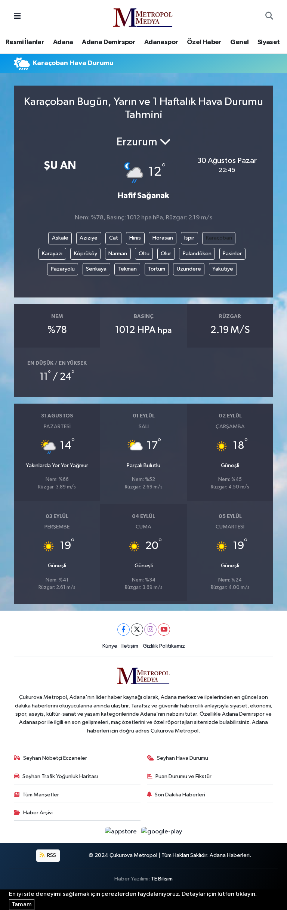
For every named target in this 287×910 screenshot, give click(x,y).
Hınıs (135, 238)
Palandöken (197, 253)
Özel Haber (204, 42)
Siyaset (268, 42)
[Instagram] (150, 629)
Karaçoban (219, 238)
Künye (109, 646)
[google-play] (162, 832)
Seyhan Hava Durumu (182, 758)
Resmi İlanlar (25, 42)
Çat (113, 238)
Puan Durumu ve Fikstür (183, 776)
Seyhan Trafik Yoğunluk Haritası (60, 776)
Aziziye (89, 238)
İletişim (129, 646)
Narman (117, 253)
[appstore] (122, 832)
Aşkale (60, 238)
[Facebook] (123, 629)
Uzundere (189, 269)
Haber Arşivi (38, 812)
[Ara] (269, 16)
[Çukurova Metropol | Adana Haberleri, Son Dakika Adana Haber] (143, 16)
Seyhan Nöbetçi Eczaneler (55, 758)
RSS (51, 855)
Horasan (162, 238)
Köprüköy (85, 253)
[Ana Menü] (17, 16)
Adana (63, 42)
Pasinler (232, 253)
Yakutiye (222, 269)
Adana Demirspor (108, 42)
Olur (166, 253)
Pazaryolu (63, 269)
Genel (239, 42)
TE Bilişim (162, 879)
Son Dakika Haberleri (180, 795)
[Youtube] (164, 629)
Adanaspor (161, 42)
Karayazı (52, 253)
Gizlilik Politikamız (164, 646)
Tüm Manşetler (40, 795)
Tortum (156, 269)
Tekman (127, 269)
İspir (189, 238)
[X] (137, 629)
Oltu (144, 253)
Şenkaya (96, 269)
